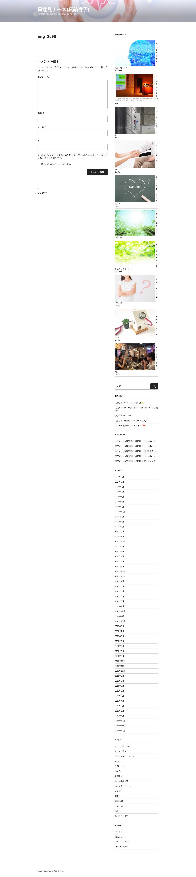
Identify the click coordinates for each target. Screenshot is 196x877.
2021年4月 (119, 596)
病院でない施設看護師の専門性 (128, 441)
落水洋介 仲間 (121, 816)
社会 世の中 (120, 806)
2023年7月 (119, 517)
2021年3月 (119, 601)
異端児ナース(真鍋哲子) (63, 9)
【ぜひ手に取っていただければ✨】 (130, 403)
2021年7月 (119, 581)
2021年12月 (120, 571)
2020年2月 (119, 656)
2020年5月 (119, 641)
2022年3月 (119, 561)
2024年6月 (119, 487)
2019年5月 (119, 696)
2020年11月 (120, 616)
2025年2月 (119, 477)
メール (42, 127)
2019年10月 (120, 671)
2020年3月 (119, 651)
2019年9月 (119, 676)
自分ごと (118, 811)
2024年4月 (119, 497)
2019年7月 (119, 686)
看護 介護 (119, 801)
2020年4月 (119, 646)
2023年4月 (119, 527)
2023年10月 (120, 512)
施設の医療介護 (121, 781)
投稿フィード (120, 837)
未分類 (118, 791)
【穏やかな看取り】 (156, 223)
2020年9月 (119, 626)
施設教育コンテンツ (123, 786)
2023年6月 (119, 522)
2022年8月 (119, 551)
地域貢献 (118, 771)
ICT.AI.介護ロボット (123, 746)
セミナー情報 (120, 751)
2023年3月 (119, 531)
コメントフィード (122, 842)
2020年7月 (119, 631)
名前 (41, 113)
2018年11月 (120, 726)
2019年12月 (120, 661)
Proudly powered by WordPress (50, 871)
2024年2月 (119, 507)
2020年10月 (120, 621)
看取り (118, 796)
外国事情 (118, 776)
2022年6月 (119, 556)
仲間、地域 (119, 766)
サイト (41, 141)
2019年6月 (119, 691)
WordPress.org (121, 847)
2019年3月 (119, 706)
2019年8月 (119, 681)
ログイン (118, 832)
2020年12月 (120, 611)
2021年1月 (119, 606)
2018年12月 (120, 721)
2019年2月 (119, 711)
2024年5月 (119, 492)
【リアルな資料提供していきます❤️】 (131, 425)
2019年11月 (120, 666)
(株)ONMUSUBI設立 (123, 415)
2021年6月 (119, 586)
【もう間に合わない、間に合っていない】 (132, 421)
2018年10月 (120, 731)
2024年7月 (119, 482)
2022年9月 (119, 546)
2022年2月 (119, 566)
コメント (43, 77)
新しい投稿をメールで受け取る (56, 164)
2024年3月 (119, 502)
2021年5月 (119, 591)
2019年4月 (119, 701)
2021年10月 (120, 576)
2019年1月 (119, 716)
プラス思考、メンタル (124, 756)
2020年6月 (119, 636)
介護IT (117, 761)
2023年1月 (119, 536)
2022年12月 (120, 541)
